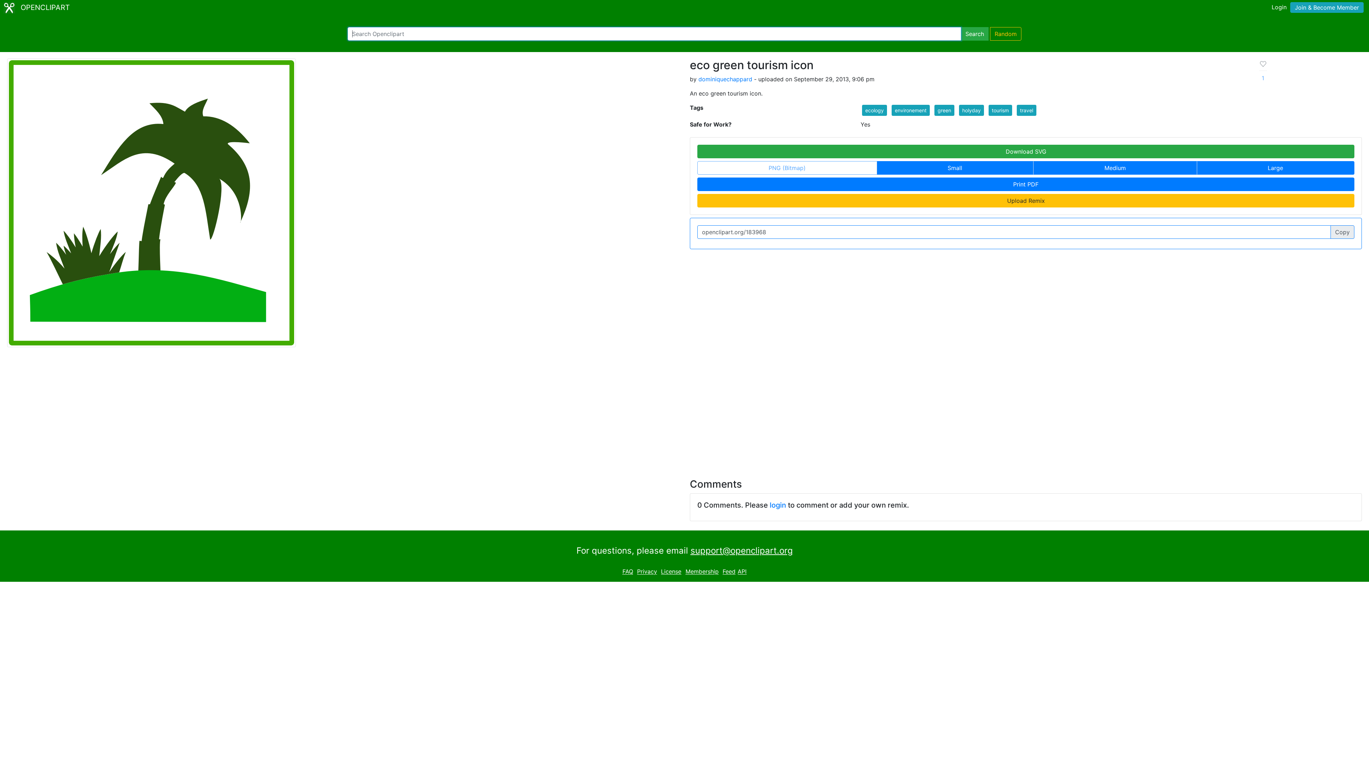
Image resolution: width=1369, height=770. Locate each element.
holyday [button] (971, 110)
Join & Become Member (1327, 7)
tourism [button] (1000, 110)
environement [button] (911, 110)
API (742, 571)
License (671, 571)
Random (1006, 33)
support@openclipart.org (742, 550)
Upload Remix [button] (1026, 200)
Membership (702, 571)
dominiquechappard (725, 79)
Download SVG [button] (1026, 151)
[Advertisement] (684, 408)
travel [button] (1026, 110)
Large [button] (1275, 167)
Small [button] (955, 167)
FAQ (627, 571)
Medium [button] (1115, 167)
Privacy (647, 571)
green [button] (944, 110)
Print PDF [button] (1026, 184)
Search (974, 33)
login (778, 505)
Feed (729, 571)
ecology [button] (874, 110)
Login (1279, 7)
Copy (1342, 232)
